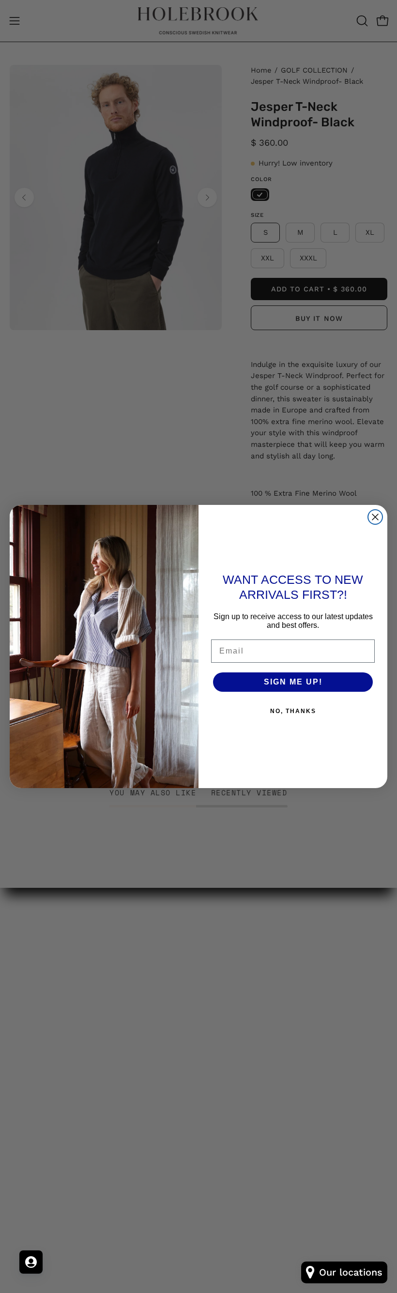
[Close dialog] (375, 517)
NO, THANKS (293, 711)
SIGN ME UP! (293, 682)
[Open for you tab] (31, 1262)
